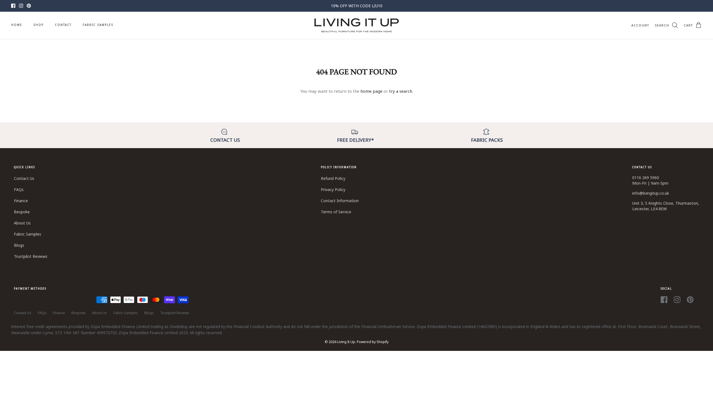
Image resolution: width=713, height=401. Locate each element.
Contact (63, 25)
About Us (22, 223)
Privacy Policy (333, 189)
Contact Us (24, 178)
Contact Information (340, 200)
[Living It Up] (356, 25)
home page (371, 91)
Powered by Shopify (373, 341)
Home (16, 25)
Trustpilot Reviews (30, 256)
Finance (21, 200)
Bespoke (22, 211)
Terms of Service (336, 211)
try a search (400, 91)
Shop (38, 25)
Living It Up (346, 341)
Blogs (19, 245)
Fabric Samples (98, 25)
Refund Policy (333, 178)
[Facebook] (13, 6)
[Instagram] (21, 6)
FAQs (19, 189)
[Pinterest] (29, 6)
